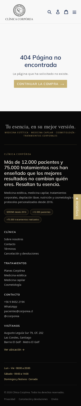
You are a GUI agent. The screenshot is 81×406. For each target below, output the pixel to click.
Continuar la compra (37, 84)
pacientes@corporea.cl (18, 311)
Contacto (9, 244)
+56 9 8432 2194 (14, 302)
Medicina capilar (14, 280)
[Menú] (74, 11)
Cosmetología (12, 284)
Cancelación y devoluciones (21, 253)
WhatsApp (10, 306)
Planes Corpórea (14, 270)
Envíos (54, 399)
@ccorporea (11, 316)
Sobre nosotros (13, 239)
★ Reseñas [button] (77, 207)
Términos (10, 249)
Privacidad (9, 399)
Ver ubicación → (14, 349)
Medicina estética (15, 275)
